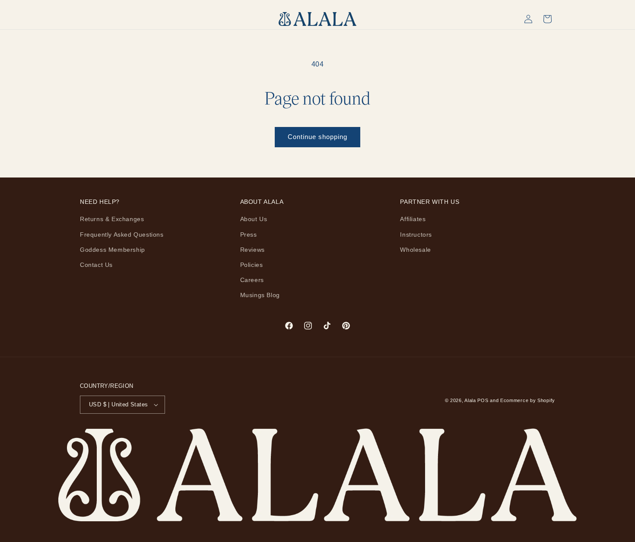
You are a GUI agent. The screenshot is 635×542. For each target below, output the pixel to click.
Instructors (416, 234)
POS (482, 400)
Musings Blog (260, 295)
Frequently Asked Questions (122, 234)
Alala (470, 400)
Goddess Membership (112, 249)
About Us (253, 219)
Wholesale (415, 249)
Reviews (252, 249)
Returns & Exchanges (112, 219)
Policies (251, 264)
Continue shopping (317, 136)
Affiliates (412, 219)
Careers (252, 279)
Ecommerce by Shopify (527, 400)
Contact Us (96, 264)
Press (248, 234)
